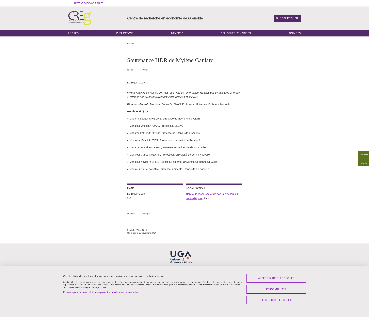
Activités (295, 33)
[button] (87, 3)
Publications (124, 33)
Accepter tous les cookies (276, 278)
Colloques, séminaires (236, 33)
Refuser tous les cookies (276, 300)
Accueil (130, 43)
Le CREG (73, 33)
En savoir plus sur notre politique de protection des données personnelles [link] (100, 292)
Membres (177, 33)
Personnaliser (276, 289)
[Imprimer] (139, 70)
